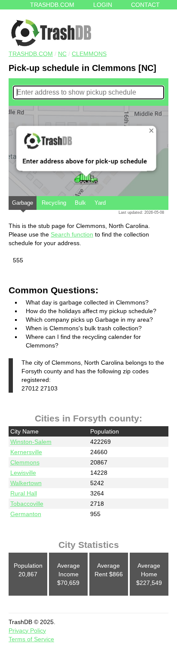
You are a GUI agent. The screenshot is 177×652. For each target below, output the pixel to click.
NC (62, 53)
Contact (145, 4)
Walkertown (26, 483)
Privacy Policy (27, 630)
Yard (100, 203)
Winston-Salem (31, 441)
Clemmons (89, 53)
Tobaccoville (26, 503)
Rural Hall (23, 493)
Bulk (80, 203)
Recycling (54, 203)
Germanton (25, 514)
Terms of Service (31, 639)
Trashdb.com (52, 4)
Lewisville (23, 472)
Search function (72, 234)
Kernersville (26, 452)
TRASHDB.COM (31, 53)
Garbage (22, 203)
